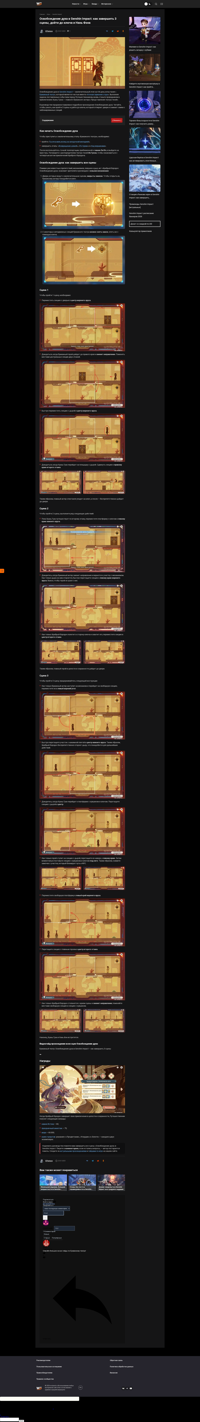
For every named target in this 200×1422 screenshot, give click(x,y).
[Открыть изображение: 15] (82, 922)
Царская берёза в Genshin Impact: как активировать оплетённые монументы (144, 160)
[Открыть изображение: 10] (82, 715)
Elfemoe (49, 31)
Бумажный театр (47, 94)
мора (44, 1132)
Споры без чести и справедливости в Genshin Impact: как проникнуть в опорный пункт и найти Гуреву (82, 1188)
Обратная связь (116, 1360)
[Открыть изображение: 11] (82, 775)
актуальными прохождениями (73, 1151)
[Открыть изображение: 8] (60, 652)
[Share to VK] (107, 31)
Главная (42, 14)
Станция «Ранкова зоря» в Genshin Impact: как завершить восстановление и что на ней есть (144, 197)
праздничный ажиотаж (52, 1128)
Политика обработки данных (121, 1367)
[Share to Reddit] (118, 31)
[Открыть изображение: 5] (104, 482)
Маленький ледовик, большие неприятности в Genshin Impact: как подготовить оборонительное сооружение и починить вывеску (53, 1188)
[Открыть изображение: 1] (83, 204)
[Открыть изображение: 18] (104, 1020)
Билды (94, 4)
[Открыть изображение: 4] (60, 482)
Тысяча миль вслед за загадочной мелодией (69, 142)
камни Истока (48, 1124)
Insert (21, 1421)
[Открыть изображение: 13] (60, 878)
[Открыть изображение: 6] (82, 548)
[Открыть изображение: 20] (82, 1089)
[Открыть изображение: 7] (82, 607)
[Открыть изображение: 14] (104, 878)
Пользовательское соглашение (49, 1367)
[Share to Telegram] (112, 31)
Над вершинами (98, 146)
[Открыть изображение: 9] (104, 652)
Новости (75, 4)
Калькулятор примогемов (140, 231)
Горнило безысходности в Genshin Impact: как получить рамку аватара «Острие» (144, 123)
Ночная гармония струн (97, 94)
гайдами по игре (96, 1151)
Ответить (5, 1417)
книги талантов (48, 1137)
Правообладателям (44, 1373)
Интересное (106, 4)
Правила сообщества (45, 1379)
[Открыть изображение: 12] (82, 831)
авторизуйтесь (49, 1204)
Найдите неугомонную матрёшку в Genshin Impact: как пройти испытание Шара (144, 87)
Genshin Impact (57, 14)
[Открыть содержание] (162, 4)
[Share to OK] (123, 31)
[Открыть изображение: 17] (60, 1020)
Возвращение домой (68, 146)
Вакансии (114, 1373)
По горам (83, 146)
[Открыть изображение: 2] (83, 260)
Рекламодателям (43, 1360)
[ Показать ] (116, 120)
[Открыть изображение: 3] (82, 438)
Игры (85, 4)
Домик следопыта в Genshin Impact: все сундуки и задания (111, 1188)
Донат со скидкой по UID (141, 224)
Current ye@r (48, 1228)
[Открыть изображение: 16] (82, 976)
